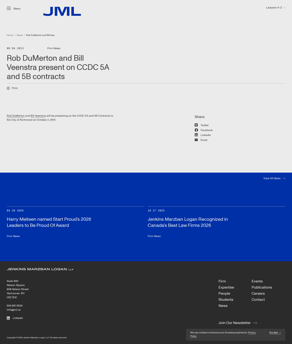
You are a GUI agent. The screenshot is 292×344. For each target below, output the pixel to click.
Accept (273, 332)
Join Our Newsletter (234, 322)
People (224, 293)
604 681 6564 (14, 306)
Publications (262, 287)
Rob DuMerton (16, 116)
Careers (258, 293)
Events (257, 281)
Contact (258, 299)
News (223, 305)
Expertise (226, 287)
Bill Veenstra (38, 116)
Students (225, 299)
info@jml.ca (14, 310)
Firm (222, 281)
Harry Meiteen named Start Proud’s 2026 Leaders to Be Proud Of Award (49, 222)
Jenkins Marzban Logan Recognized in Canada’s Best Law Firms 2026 (188, 222)
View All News (272, 178)
